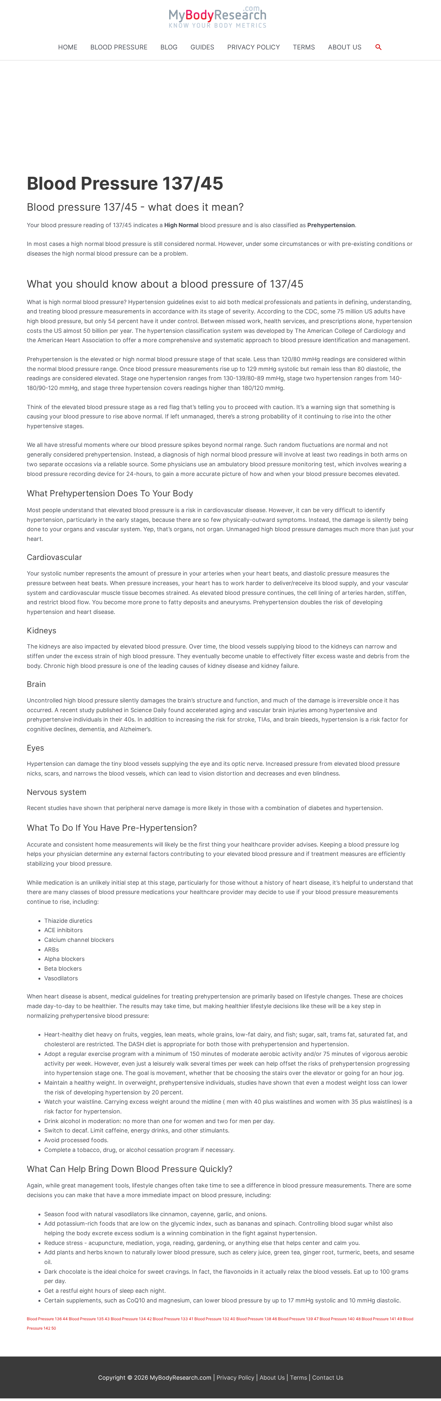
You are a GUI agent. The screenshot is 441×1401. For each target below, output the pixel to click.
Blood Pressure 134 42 (131, 1318)
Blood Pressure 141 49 (382, 1318)
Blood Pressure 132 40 (214, 1318)
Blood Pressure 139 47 (298, 1318)
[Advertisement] (220, 109)
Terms (298, 1377)
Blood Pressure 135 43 (89, 1318)
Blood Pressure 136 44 (47, 1318)
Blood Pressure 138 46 (256, 1318)
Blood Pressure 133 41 (173, 1318)
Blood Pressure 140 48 (340, 1318)
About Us (272, 1377)
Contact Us (327, 1377)
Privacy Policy (236, 1377)
